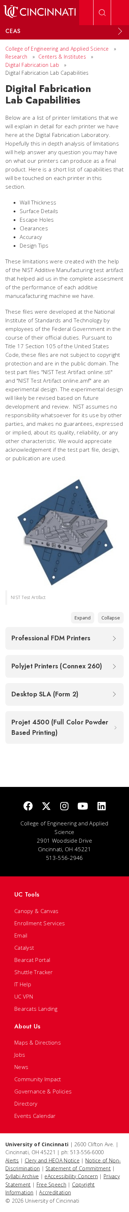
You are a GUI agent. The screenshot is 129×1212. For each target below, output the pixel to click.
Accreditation (55, 1192)
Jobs (19, 1054)
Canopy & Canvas (36, 910)
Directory (26, 1103)
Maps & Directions (37, 1042)
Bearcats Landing (36, 1008)
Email (21, 935)
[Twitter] (46, 806)
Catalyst (24, 947)
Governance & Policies (43, 1091)
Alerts (12, 1160)
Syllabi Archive (22, 1176)
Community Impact (37, 1079)
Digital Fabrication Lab (32, 64)
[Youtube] (82, 806)
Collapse (110, 617)
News (21, 1066)
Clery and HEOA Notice (52, 1160)
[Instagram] (64, 806)
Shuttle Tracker (33, 972)
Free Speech (51, 1184)
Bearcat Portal (32, 959)
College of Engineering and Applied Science (57, 48)
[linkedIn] (101, 806)
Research (16, 56)
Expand (83, 617)
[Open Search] (102, 12)
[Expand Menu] (120, 31)
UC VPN (23, 996)
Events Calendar (35, 1115)
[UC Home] (39, 12)
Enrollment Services (39, 923)
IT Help (22, 984)
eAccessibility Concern (71, 1176)
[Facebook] (28, 806)
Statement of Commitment (78, 1168)
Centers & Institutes (62, 56)
